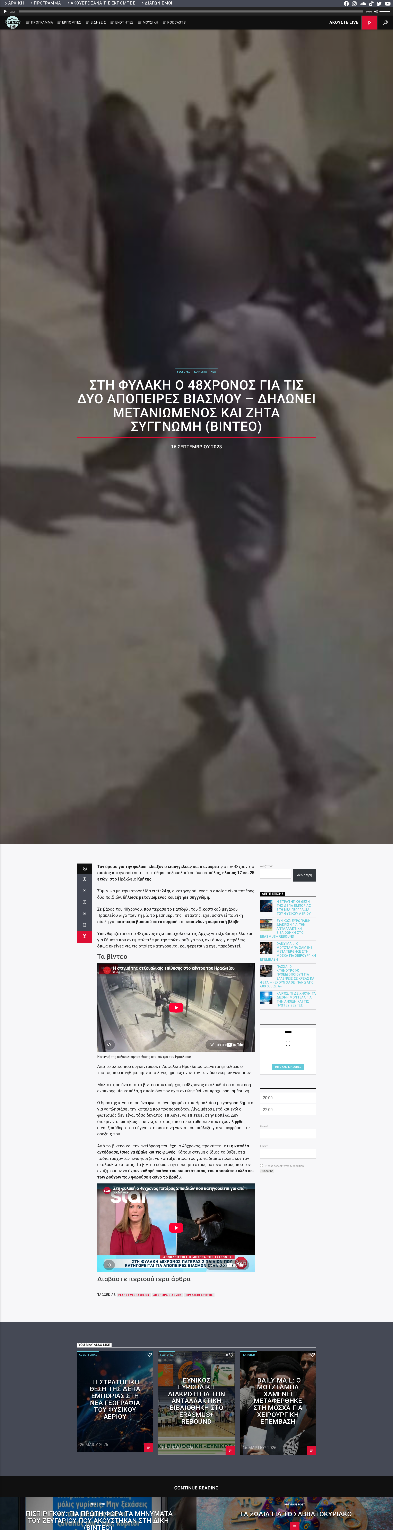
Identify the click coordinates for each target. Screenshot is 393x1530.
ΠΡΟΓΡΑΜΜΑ (47, 3)
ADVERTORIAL (88, 1417)
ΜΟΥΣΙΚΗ (150, 22)
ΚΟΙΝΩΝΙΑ (200, 400)
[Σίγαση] (376, 11)
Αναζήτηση (266, 928)
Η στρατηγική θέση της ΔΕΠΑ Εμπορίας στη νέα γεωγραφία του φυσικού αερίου (294, 971)
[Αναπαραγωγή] (5, 11)
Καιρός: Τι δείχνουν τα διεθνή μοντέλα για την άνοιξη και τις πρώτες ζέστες (296, 1062)
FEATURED (183, 400)
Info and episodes (288, 1129)
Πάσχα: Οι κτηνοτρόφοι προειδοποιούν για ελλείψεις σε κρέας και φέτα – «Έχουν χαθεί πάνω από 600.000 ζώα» (287, 1039)
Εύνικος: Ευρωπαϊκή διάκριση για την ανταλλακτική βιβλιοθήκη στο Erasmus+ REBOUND (285, 991)
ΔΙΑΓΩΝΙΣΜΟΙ (158, 3)
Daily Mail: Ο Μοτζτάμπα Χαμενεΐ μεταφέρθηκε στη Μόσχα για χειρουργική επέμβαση (288, 1014)
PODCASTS (176, 22)
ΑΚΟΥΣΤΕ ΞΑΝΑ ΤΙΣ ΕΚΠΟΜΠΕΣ (103, 3)
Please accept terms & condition (284, 1228)
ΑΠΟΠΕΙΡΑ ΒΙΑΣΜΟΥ (167, 1358)
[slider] (385, 11)
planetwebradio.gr (133, 1358)
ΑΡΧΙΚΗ (16, 3)
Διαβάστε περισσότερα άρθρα (144, 1342)
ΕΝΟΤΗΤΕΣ (124, 22)
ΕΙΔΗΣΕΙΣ (98, 22)
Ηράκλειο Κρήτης (199, 1358)
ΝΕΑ (213, 400)
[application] (196, 11)
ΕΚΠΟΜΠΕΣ (71, 22)
